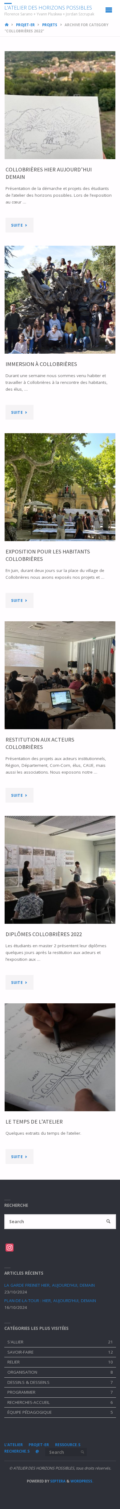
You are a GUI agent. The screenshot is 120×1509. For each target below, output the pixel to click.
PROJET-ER (25, 25)
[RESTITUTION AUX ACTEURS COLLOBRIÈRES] (60, 675)
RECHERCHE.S (17, 1451)
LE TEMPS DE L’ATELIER (34, 1121)
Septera (57, 1481)
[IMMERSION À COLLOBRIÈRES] (60, 300)
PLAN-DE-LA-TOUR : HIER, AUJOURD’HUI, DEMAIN (50, 1300)
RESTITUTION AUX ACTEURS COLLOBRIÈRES (40, 743)
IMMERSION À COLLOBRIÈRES (41, 364)
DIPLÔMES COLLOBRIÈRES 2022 (44, 934)
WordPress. (81, 1481)
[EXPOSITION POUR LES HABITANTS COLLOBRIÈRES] (60, 487)
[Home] (7, 25)
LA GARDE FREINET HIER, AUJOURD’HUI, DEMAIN (49, 1285)
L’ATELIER (13, 1444)
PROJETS (49, 25)
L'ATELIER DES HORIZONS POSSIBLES (48, 7)
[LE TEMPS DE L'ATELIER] (60, 1057)
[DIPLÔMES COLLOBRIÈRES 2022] (60, 870)
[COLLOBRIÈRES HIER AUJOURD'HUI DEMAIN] (60, 105)
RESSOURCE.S (67, 1444)
